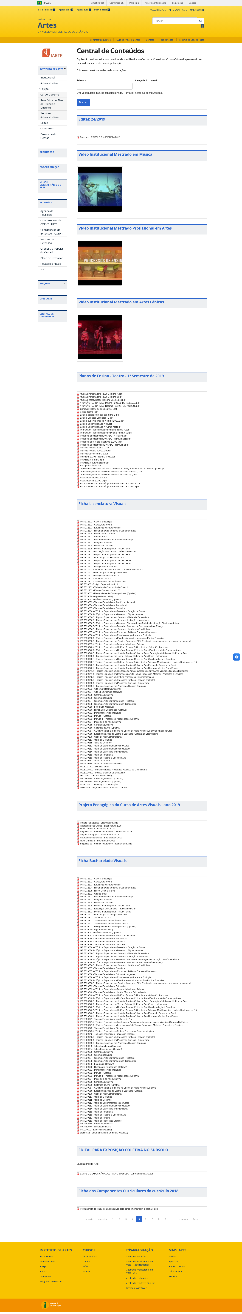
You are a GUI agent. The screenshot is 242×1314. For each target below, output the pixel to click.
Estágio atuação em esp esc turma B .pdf (99, 415)
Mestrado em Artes (136, 1256)
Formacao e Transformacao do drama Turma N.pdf (104, 430)
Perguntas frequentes (100, 39)
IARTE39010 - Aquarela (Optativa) (96, 596)
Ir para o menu (65, 10)
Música (86, 1266)
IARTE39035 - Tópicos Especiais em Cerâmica (102, 608)
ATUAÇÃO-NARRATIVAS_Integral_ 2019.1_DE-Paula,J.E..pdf (109, 403)
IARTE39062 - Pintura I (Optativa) (96, 716)
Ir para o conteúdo (46, 10)
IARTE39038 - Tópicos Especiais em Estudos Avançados (107, 974)
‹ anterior (102, 1219)
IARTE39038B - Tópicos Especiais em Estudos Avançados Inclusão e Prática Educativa (122, 638)
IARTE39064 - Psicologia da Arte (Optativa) (101, 722)
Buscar (83, 102)
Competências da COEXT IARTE (50, 222)
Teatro (86, 1271)
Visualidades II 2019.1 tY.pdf (93, 480)
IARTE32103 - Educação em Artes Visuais (100, 528)
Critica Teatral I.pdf (89, 412)
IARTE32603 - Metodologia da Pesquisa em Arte (103, 572)
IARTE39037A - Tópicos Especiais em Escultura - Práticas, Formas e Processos (118, 632)
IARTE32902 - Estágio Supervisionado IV (100, 590)
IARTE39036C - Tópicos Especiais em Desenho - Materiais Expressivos (114, 617)
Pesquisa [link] (45, 283)
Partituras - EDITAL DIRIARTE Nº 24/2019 (100, 137)
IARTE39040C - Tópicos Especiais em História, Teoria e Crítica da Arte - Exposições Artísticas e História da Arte (133, 653)
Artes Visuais (90, 1256)
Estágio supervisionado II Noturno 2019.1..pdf (102, 421)
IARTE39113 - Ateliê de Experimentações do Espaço (105, 749)
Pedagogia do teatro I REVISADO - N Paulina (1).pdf (105, 439)
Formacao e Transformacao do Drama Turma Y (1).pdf (106, 433)
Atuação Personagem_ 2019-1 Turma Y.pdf (100, 397)
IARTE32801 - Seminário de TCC (96, 578)
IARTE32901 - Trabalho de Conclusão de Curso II (104, 587)
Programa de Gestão (48, 136)
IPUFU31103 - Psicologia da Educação (99, 784)
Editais (44, 122)
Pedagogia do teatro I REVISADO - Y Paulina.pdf (103, 436)
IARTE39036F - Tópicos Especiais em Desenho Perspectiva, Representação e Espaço (121, 626)
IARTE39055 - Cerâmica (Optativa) (97, 695)
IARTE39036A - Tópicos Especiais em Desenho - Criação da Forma (112, 611)
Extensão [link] (46, 202)
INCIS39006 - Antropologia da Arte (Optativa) (101, 778)
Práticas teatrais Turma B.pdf (94, 453)
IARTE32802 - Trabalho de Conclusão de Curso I (103, 581)
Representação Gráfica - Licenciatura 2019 (101, 826)
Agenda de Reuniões (47, 212)
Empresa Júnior (177, 1266)
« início (89, 1219)
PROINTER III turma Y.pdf (92, 460)
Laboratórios (175, 1271)
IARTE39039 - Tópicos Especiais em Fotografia (103, 986)
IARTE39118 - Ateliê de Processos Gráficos (101, 763)
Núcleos (173, 1276)
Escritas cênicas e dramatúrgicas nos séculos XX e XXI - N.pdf (110, 483)
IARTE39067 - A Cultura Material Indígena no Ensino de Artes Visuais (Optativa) (118, 1088)
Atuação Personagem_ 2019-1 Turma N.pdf (101, 394)
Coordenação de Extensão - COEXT (51, 231)
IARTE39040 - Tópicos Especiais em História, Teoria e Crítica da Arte (113, 992)
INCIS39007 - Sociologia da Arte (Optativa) (100, 781)
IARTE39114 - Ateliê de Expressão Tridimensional (104, 752)
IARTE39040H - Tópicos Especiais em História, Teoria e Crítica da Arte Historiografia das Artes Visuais (129, 668)
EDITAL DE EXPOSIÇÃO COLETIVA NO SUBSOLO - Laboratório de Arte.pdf (116, 1174)
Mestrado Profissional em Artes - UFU (139, 1271)
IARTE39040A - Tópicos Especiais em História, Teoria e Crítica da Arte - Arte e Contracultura (124, 647)
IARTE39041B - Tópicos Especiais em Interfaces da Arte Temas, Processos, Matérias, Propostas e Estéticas (131, 674)
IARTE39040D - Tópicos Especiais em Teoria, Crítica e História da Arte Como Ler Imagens (123, 656)
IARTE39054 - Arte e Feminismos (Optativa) (101, 692)
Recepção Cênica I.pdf (91, 465)
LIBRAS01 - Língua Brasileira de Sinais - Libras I (103, 787)
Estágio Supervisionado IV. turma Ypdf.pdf (100, 427)
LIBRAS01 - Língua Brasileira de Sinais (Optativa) (104, 1133)
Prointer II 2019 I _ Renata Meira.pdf (97, 457)
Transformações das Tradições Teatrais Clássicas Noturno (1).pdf (111, 471)
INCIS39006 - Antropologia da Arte (96, 1123)
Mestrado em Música (137, 1278)
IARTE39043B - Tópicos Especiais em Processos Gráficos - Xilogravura (114, 683)
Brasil (43, 2)
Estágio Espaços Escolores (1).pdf (96, 418)
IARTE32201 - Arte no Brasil (93, 536)
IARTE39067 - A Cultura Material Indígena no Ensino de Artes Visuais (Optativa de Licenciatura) (126, 731)
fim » (195, 1219)
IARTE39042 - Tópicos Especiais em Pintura (101, 1028)
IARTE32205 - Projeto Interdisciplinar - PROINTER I (105, 548)
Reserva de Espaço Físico (191, 39)
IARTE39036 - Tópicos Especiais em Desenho (102, 944)
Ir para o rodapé (101, 10)
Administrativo (49, 83)
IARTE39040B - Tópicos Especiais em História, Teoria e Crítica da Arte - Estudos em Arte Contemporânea (130, 650)
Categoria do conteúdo (146, 80)
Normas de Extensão (47, 241)
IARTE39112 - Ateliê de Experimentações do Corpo (104, 746)
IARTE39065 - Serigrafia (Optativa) (97, 725)
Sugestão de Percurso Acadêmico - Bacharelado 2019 (106, 844)
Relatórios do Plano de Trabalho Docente (52, 103)
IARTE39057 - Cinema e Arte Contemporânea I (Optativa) (107, 701)
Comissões (47, 128)
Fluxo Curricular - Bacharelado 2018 (97, 840)
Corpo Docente (49, 94)
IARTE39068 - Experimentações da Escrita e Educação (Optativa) (111, 1091)
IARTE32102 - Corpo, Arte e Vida (96, 525)
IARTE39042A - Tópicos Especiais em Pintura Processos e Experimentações (117, 677)
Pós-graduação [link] (49, 167)
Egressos (174, 1261)
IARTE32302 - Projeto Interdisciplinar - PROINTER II (105, 554)
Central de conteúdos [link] (47, 315)
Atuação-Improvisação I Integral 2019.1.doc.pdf (102, 400)
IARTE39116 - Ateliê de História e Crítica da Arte (103, 758)
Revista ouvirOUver (136, 1288)
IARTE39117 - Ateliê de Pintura (95, 760)
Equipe (44, 89)
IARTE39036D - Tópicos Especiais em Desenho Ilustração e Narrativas (114, 620)
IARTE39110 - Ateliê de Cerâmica (96, 740)
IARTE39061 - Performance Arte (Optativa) (100, 713)
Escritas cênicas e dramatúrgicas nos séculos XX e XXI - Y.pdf (109, 486)
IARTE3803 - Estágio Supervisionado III (99, 584)
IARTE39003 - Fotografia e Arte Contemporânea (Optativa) (108, 593)
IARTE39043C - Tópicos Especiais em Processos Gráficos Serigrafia (113, 686)
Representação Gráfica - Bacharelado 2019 (101, 837)
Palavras (81, 80)
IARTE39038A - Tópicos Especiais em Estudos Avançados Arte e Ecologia (115, 635)
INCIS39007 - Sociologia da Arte (95, 1126)
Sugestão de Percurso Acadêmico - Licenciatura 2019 (106, 831)
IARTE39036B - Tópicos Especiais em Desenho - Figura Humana (111, 614)
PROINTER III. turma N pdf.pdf (94, 463)
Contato (150, 39)
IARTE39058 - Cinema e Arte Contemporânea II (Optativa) (108, 704)
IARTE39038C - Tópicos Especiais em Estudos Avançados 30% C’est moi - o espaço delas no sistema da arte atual (135, 641)
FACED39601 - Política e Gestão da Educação (102, 773)
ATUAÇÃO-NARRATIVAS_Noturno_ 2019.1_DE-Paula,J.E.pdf (109, 406)
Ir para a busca (84, 10)
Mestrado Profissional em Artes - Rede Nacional (139, 1263)
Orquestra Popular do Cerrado (51, 250)
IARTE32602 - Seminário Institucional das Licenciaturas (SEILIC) (111, 569)
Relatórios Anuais (50, 263)
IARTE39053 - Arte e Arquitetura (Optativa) (100, 689)
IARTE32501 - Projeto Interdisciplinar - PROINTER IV (105, 563)
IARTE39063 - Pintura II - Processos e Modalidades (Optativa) (109, 719)
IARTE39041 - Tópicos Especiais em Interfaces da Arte (106, 1019)
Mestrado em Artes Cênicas (140, 1283)
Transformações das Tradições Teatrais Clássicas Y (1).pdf (108, 474)
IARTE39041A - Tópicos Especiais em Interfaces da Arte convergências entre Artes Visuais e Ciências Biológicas (134, 671)
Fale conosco (166, 39)
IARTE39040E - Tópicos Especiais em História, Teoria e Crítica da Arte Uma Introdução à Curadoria (128, 659)
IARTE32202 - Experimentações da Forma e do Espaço (106, 539)
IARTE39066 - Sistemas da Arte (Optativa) (100, 728)
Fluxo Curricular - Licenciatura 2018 (97, 828)
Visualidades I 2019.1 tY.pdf (93, 477)
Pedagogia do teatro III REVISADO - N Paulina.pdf (104, 445)
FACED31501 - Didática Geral (94, 766)
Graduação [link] (47, 152)
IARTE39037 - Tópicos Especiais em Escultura (102, 968)
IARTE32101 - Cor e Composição (96, 521)
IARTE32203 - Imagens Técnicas (96, 542)
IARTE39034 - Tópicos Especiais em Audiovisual (103, 605)
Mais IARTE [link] (46, 298)
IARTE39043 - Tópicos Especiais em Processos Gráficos (107, 1034)
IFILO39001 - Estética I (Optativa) (96, 775)
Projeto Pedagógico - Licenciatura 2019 (99, 823)
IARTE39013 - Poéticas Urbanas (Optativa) (100, 599)
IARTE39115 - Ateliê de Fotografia (96, 755)
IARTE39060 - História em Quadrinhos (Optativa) (103, 710)
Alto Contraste (178, 9)
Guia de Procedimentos (128, 39)
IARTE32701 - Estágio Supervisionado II (99, 575)
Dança (86, 1261)
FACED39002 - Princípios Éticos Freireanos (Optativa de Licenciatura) (113, 769)
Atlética (172, 1256)
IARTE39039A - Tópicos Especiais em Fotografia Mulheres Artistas (112, 644)
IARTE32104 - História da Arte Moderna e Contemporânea (108, 531)
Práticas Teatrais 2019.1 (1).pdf (95, 447)
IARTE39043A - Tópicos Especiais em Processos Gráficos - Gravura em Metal (117, 680)
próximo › (183, 1219)
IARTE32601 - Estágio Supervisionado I (99, 566)
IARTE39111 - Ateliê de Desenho (96, 742)
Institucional (47, 77)
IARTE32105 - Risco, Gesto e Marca (97, 533)
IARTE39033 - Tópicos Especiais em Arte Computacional (107, 602)
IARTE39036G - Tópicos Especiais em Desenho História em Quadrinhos (115, 629)
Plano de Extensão (51, 258)
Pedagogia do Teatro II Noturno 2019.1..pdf (101, 442)
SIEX (43, 269)
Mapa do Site (197, 9)
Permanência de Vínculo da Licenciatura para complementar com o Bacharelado (119, 1209)
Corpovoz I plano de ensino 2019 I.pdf (98, 409)
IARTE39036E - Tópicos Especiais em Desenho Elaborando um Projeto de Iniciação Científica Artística (129, 623)
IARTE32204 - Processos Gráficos (96, 545)
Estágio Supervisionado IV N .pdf (96, 424)
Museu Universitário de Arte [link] (50, 185)
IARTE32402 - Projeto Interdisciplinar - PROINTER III (105, 560)
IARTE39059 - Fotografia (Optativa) (97, 707)
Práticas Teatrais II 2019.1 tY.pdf (95, 450)
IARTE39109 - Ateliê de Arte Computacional (101, 737)
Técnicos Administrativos (49, 115)
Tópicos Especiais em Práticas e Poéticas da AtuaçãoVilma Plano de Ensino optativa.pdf (122, 468)
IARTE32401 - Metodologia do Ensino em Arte (102, 557)
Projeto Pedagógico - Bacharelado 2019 (99, 834)
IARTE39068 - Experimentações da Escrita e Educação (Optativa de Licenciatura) (119, 734)
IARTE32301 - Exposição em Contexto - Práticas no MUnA (108, 551)
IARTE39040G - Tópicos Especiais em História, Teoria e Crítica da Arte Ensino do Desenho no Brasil (128, 665)
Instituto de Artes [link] (51, 69)
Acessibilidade (158, 9)
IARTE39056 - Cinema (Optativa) (96, 698)
